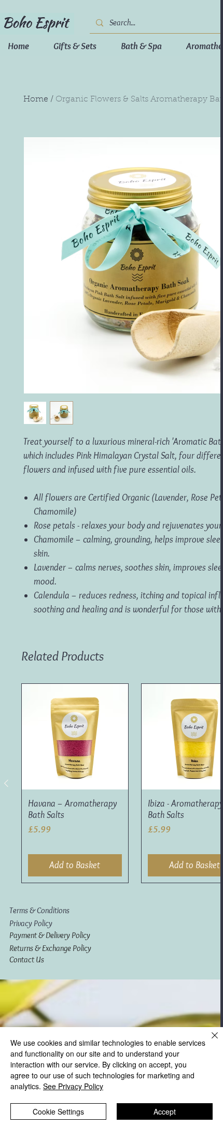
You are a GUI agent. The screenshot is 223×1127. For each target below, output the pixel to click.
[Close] (208, 1041)
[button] (40, 34)
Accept (165, 1111)
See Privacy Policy (73, 1086)
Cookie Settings (58, 1111)
